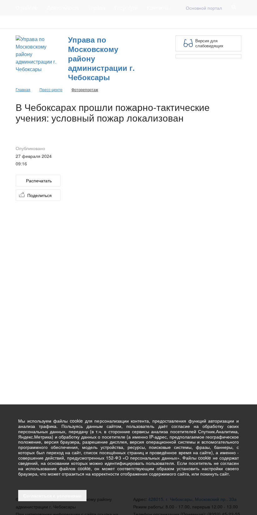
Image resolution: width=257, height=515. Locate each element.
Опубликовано (30, 148)
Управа (96, 7)
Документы (62, 22)
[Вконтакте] (227, 22)
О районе (27, 7)
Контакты (158, 7)
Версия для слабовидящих (209, 43)
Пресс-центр (29, 22)
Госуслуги (126, 7)
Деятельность (63, 7)
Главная (91, 22)
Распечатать (39, 180)
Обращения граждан (130, 22)
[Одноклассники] (237, 22)
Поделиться (39, 195)
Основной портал (204, 8)
